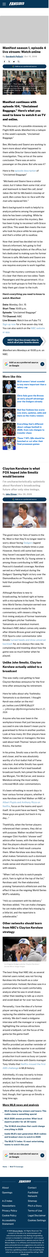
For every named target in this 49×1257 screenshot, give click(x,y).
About (5, 1187)
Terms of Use (35, 1210)
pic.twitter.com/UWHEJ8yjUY (18, 705)
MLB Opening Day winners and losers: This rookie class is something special (25, 1112)
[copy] (18, 61)
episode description (25, 170)
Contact (32, 1187)
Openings (7, 1192)
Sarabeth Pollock (14, 56)
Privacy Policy (9, 1210)
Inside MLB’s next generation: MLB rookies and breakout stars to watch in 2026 (25, 1135)
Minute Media (18, 1231)
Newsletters (8, 1205)
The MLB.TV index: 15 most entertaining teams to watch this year (24, 1143)
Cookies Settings (37, 1220)
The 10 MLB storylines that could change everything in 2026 (24, 1128)
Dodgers (28, 542)
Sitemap (32, 1201)
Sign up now (9, 324)
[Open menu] (4, 4)
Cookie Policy (9, 1215)
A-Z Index (7, 1201)
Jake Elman (11, 494)
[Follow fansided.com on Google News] (42, 364)
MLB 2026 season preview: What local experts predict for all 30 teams (23, 1120)
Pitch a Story (35, 1205)
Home (5, 1167)
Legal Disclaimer (37, 1215)
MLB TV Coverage (16, 1167)
